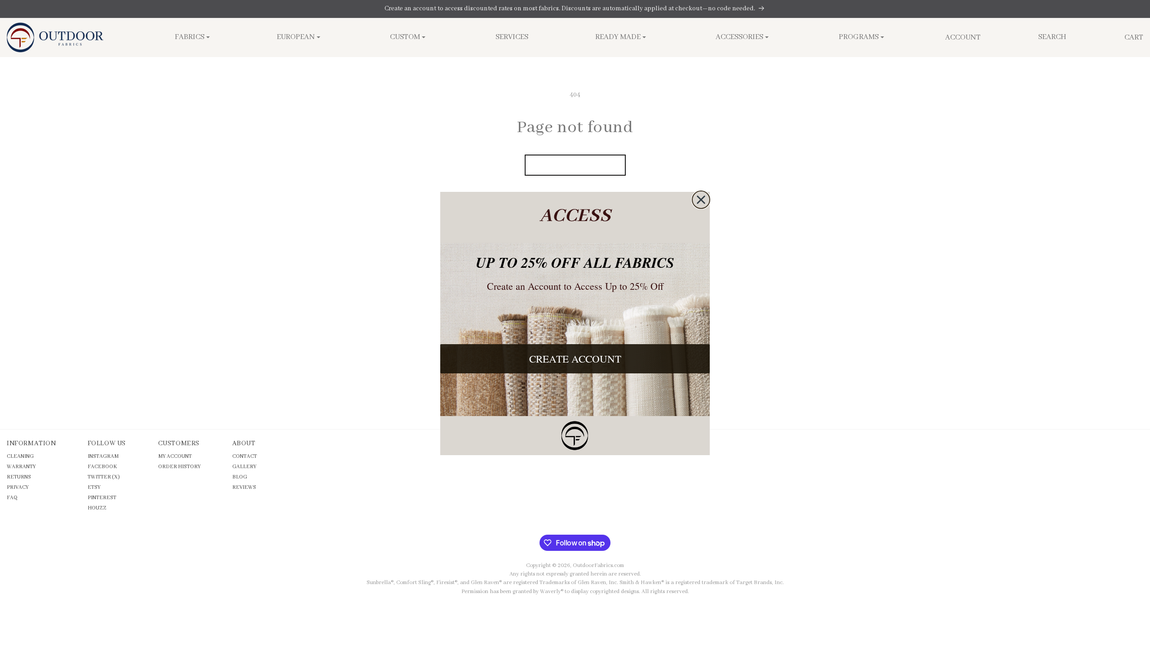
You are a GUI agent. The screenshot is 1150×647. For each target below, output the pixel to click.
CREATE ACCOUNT (575, 358)
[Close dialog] (701, 199)
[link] (575, 436)
